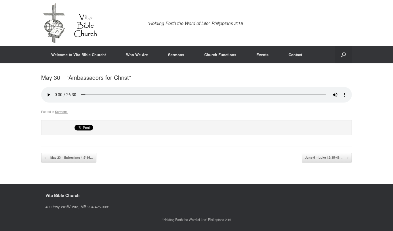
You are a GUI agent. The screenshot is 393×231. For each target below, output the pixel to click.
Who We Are (137, 54)
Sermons (176, 54)
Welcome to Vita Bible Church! (78, 54)
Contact (295, 54)
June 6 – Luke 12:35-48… (327, 157)
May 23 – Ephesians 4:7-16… (68, 157)
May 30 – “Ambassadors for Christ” (86, 77)
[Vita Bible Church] (69, 23)
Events (262, 54)
